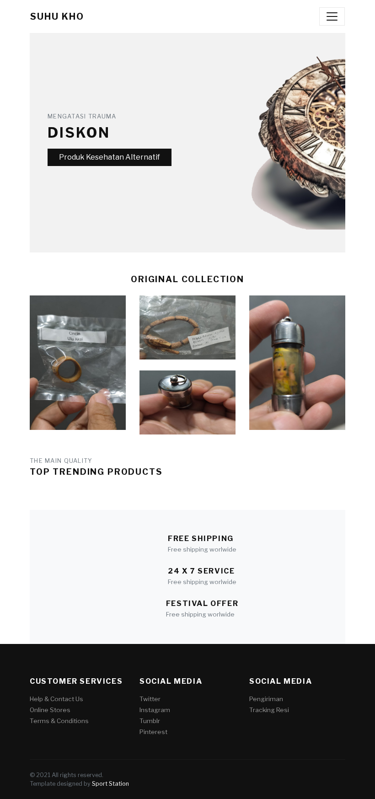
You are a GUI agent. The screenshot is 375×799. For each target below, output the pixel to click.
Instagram (154, 709)
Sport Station (110, 783)
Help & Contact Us (56, 698)
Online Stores (50, 709)
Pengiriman (266, 698)
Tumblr (149, 720)
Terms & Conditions (59, 720)
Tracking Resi (269, 709)
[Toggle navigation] (332, 16)
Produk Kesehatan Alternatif (109, 157)
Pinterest (153, 731)
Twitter (150, 698)
